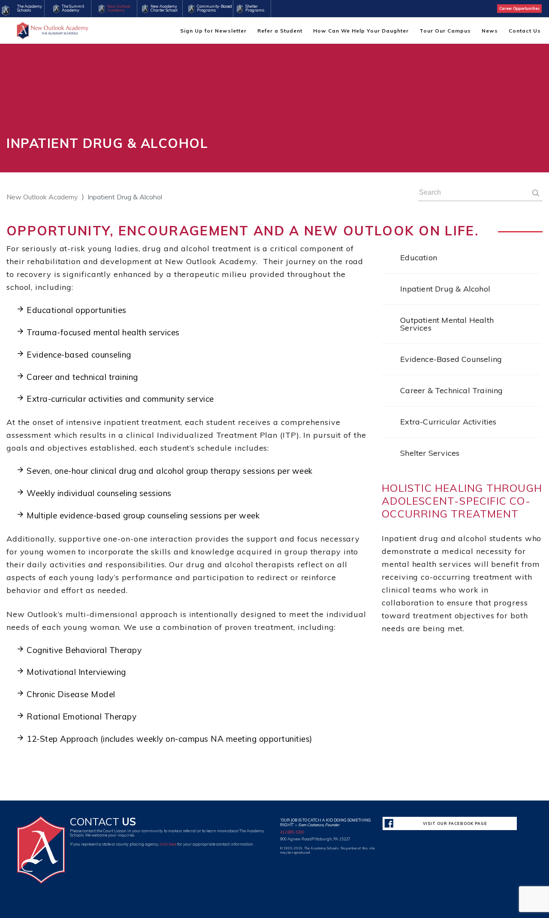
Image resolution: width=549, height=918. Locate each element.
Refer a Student (279, 30)
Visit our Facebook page (455, 823)
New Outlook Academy (42, 197)
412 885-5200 (292, 832)
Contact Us (525, 30)
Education (418, 257)
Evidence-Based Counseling (451, 359)
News (490, 30)
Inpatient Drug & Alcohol (445, 289)
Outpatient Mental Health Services (447, 324)
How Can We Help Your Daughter (361, 30)
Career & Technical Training (451, 390)
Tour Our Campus (445, 30)
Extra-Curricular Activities (448, 422)
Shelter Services (429, 453)
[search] (536, 193)
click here (168, 844)
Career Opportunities (519, 8)
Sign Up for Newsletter (213, 30)
